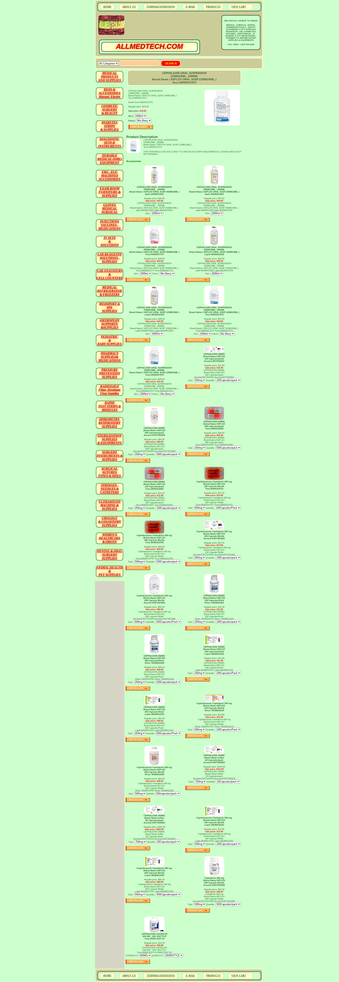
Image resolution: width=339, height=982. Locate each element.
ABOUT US (129, 6)
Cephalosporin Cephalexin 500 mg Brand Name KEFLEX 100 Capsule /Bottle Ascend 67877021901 (214, 535)
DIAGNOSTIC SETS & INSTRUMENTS (109, 142)
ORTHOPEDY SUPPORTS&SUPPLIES (109, 324)
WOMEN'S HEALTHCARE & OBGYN (109, 538)
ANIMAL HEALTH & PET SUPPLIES (110, 571)
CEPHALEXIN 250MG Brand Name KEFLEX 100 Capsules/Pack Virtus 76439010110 (214, 599)
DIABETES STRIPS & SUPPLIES (109, 126)
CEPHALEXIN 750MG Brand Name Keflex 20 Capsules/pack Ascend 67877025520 (214, 759)
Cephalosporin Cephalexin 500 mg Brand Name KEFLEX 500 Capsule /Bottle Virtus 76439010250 (154, 771)
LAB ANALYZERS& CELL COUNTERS (110, 274)
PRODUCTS (213, 6)
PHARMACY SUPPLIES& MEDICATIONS (109, 357)
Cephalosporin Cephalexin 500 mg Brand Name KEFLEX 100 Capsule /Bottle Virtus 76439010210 (214, 707)
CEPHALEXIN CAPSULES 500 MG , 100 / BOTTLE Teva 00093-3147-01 (154, 936)
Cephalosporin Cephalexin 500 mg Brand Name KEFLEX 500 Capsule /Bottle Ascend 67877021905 (154, 599)
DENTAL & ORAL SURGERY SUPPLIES (109, 554)
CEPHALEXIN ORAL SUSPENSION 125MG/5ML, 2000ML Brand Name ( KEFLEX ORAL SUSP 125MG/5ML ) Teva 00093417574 (154, 371)
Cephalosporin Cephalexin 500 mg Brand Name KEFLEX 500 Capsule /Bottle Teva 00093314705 (154, 539)
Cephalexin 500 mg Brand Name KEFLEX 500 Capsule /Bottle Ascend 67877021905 (214, 881)
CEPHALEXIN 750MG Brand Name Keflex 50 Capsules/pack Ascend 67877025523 (154, 819)
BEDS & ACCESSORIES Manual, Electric (109, 93)
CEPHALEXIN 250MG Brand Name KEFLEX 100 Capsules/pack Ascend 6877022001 (214, 357)
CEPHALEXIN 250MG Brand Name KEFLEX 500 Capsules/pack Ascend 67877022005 (154, 431)
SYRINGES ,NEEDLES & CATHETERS (109, 489)
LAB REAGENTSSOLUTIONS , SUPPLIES (110, 258)
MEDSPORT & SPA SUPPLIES (109, 307)
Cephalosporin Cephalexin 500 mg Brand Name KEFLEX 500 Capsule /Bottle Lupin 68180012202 (154, 871)
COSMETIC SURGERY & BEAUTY (109, 109)
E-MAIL (190, 6)
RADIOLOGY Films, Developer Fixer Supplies (109, 390)
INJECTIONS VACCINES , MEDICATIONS (109, 225)
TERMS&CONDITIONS (161, 6)
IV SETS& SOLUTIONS (110, 241)
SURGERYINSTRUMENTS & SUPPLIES (110, 456)
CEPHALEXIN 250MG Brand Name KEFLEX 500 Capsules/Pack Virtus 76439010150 (154, 659)
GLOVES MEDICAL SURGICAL (110, 208)
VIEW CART (238, 6)
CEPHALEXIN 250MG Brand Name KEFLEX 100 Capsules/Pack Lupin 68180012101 (214, 650)
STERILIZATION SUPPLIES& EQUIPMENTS (110, 439)
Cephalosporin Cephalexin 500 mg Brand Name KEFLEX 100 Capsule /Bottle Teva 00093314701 (214, 485)
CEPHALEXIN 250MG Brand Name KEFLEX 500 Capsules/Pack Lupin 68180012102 (154, 710)
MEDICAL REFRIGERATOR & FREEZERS (109, 291)
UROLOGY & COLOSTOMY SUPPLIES (109, 522)
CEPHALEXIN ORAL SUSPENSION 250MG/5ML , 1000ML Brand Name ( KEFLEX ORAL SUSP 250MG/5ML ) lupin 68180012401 (154, 190)
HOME (107, 6)
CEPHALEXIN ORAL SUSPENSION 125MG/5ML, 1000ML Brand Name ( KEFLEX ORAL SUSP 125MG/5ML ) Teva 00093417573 (214, 311)
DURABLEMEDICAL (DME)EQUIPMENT (109, 159)
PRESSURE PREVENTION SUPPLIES (109, 373)
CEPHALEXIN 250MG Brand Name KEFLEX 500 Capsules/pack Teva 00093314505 (214, 425)
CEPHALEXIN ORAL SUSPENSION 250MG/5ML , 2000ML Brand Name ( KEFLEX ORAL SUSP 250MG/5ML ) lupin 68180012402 (214, 190)
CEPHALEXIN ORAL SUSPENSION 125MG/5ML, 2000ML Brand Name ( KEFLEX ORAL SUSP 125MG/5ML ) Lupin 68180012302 (214, 251)
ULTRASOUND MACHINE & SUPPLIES (109, 505)
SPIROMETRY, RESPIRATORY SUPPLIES (109, 423)
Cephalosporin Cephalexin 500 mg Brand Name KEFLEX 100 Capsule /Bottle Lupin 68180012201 (214, 821)
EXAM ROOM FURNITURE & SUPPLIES (110, 192)
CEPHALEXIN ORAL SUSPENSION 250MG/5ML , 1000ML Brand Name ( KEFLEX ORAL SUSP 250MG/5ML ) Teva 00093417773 (154, 251)
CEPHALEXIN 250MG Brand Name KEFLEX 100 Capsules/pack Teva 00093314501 (154, 485)
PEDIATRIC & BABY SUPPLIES (110, 340)
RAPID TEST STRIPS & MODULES (109, 406)
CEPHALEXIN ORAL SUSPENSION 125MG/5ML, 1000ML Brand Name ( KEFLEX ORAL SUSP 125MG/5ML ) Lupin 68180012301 (154, 311)
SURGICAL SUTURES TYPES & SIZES (109, 472)
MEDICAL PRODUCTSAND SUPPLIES (109, 76)
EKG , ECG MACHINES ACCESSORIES (109, 175)
